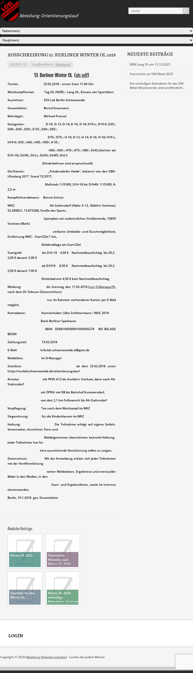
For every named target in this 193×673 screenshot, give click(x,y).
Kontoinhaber (51, 313)
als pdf (82, 75)
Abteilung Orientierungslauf (46, 657)
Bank (45, 321)
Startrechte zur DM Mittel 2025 (151, 74)
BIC (101, 329)
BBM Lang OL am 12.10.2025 (150, 64)
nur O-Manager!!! (101, 287)
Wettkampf (63, 64)
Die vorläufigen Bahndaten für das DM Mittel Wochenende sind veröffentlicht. (156, 85)
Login (15, 636)
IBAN (31, 329)
